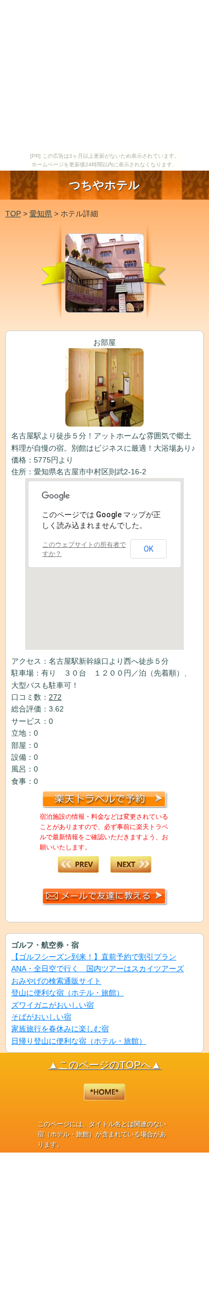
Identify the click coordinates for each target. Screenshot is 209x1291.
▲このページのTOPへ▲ (104, 1064)
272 (55, 697)
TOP (13, 213)
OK (148, 549)
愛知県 (40, 213)
